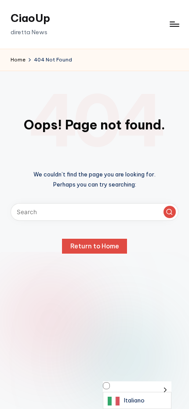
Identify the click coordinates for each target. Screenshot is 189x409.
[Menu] (174, 24)
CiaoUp (30, 18)
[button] (170, 212)
